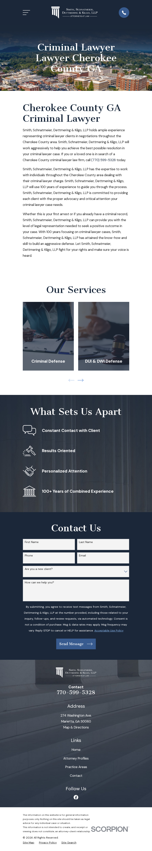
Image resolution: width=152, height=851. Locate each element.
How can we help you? (39, 582)
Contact (76, 775)
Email (82, 555)
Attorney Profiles (76, 758)
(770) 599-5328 (103, 160)
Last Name (86, 542)
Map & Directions (76, 727)
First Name (32, 542)
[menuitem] (28, 842)
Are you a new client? (39, 569)
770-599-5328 (76, 692)
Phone (29, 555)
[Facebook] (76, 797)
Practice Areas (76, 767)
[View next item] (81, 380)
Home (76, 749)
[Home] (74, 12)
